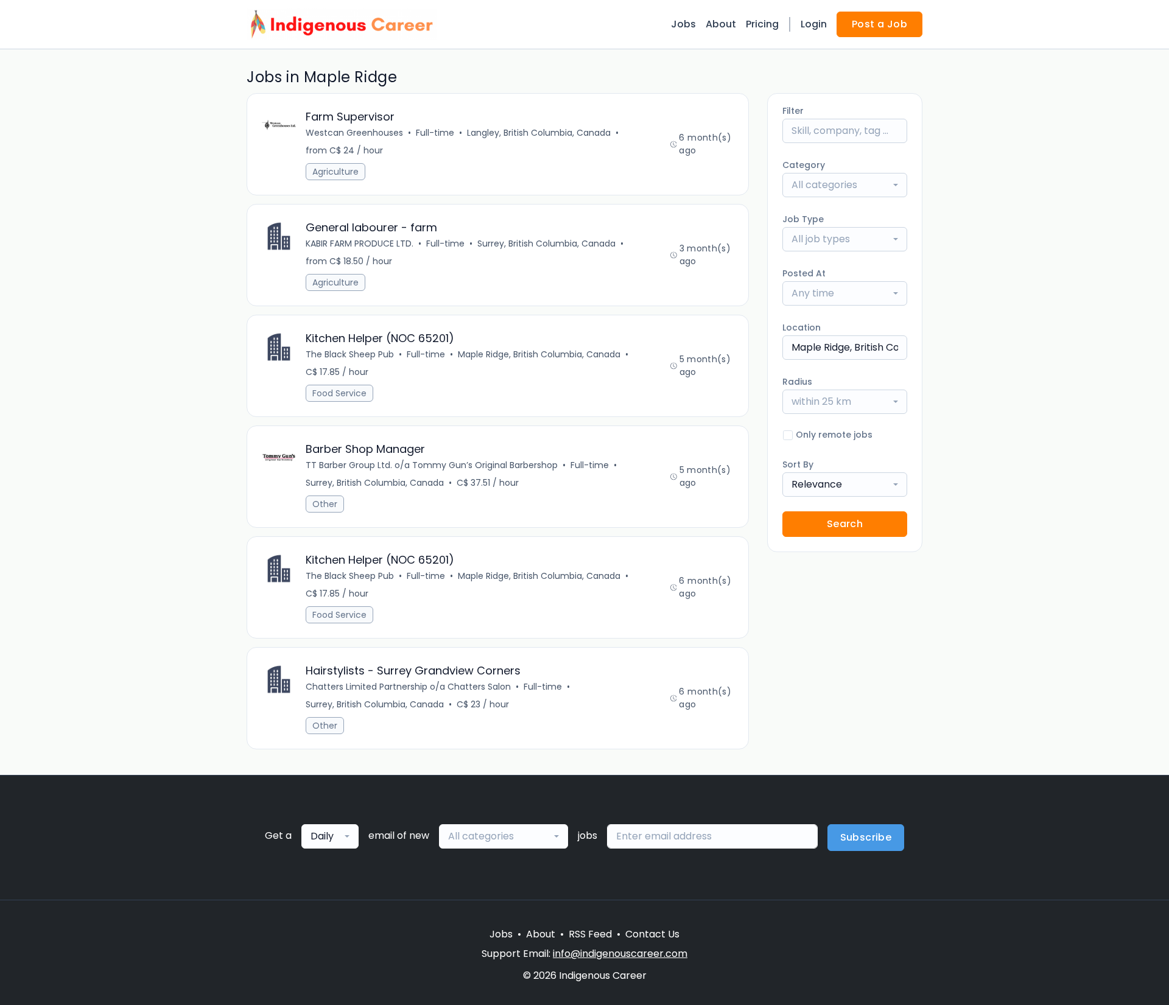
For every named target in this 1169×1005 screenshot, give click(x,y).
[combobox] (844, 185)
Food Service (339, 393)
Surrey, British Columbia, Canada (546, 243)
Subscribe (866, 837)
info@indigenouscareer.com (620, 954)
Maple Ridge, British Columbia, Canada (539, 354)
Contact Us (652, 934)
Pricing (762, 24)
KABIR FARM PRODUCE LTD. (359, 243)
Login (814, 24)
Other (324, 504)
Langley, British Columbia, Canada (539, 133)
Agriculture (335, 172)
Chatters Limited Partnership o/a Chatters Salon (408, 687)
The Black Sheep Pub (350, 354)
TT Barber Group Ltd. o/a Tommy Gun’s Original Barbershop (432, 465)
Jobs (683, 24)
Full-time (435, 133)
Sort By (797, 464)
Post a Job (879, 24)
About (721, 24)
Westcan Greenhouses (354, 133)
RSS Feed (590, 934)
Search (845, 524)
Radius (797, 382)
